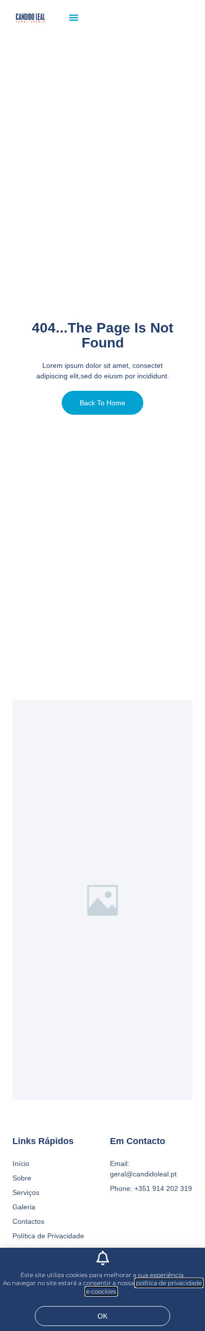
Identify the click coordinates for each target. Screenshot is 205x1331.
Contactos (28, 1221)
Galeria (23, 1207)
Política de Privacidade (48, 1236)
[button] (73, 17)
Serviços (25, 1192)
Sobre (21, 1178)
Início (20, 1163)
